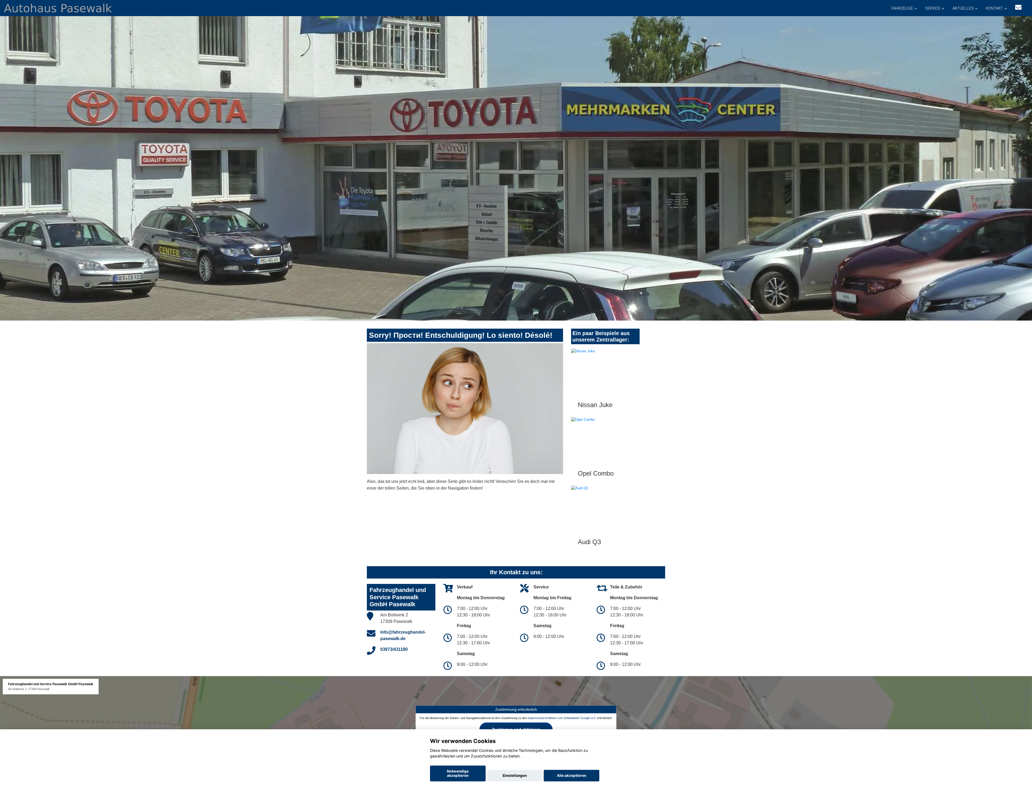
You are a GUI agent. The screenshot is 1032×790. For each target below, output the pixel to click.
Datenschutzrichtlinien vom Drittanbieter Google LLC (562, 718)
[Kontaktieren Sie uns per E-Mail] (1018, 7)
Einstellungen (515, 775)
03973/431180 (394, 649)
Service (932, 8)
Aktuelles (963, 8)
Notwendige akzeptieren (458, 773)
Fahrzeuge (902, 8)
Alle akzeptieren (571, 775)
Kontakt (994, 8)
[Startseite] (58, 8)
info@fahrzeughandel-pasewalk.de (403, 635)
